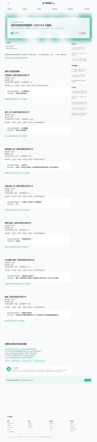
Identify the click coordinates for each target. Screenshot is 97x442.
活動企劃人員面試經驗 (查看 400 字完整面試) (17, 210)
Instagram (51, 423)
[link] (79, 48)
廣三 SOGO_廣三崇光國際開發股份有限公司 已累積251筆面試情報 (23, 351)
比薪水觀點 (72, 427)
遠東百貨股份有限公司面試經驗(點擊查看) (16, 58)
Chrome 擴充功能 (11, 431)
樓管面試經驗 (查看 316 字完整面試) (15, 320)
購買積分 (9, 425)
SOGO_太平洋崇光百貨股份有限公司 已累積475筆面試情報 (21, 353)
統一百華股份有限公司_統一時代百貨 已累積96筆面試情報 (20, 349)
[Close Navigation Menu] (8, 3)
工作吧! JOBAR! (73, 429)
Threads (51, 425)
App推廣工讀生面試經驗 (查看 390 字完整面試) (18, 283)
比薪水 (71, 423)
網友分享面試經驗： (10, 46)
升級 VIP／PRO (10, 423)
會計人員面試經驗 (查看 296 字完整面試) (16, 136)
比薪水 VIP (72, 425)
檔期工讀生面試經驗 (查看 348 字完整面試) (17, 247)
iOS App (9, 429)
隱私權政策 (30, 425)
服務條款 (30, 423)
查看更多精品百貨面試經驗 (11, 48)
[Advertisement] (48, 394)
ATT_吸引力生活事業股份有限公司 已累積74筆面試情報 (20, 355)
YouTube (51, 429)
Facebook (51, 427)
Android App (10, 427)
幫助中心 (30, 427)
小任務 (71, 431)
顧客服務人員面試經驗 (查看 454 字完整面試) (17, 173)
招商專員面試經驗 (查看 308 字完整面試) (16, 99)
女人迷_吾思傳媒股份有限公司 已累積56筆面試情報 (19, 357)
